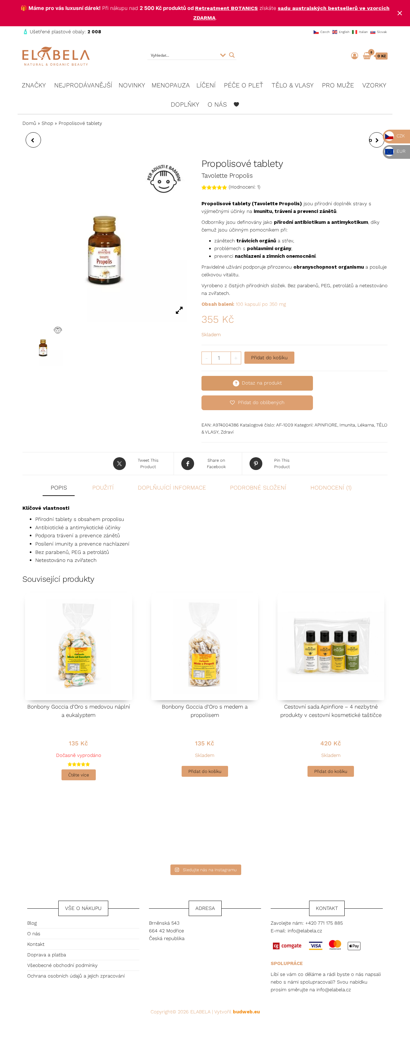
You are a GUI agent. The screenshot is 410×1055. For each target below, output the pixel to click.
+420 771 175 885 (324, 923)
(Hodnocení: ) (244, 187)
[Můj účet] (354, 56)
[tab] (63, 488)
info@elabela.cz (305, 931)
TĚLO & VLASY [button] (293, 85)
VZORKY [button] (374, 85)
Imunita (347, 424)
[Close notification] (400, 13)
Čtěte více (78, 774)
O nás (33, 934)
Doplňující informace (172, 487)
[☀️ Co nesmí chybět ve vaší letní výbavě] (356, 831)
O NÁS (217, 104)
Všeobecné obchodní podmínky (62, 965)
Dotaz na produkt (262, 383)
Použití (103, 487)
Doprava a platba (46, 955)
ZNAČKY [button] (34, 85)
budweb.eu (246, 1012)
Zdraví (227, 431)
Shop (47, 123)
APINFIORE (326, 424)
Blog (32, 923)
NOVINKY (132, 85)
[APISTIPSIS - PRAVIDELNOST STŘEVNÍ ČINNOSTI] (33, 140)
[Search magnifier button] (231, 55)
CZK (400, 135)
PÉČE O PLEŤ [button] (243, 85)
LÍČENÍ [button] (206, 85)
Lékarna (365, 424)
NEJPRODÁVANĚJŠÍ (83, 85)
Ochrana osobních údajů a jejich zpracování (76, 976)
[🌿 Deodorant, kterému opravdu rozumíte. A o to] (255, 831)
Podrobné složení (258, 487)
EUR (400, 151)
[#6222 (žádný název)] (236, 104)
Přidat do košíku (269, 358)
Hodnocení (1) (330, 487)
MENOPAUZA (171, 85)
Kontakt (36, 944)
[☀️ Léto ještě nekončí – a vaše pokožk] (154, 831)
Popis (59, 487)
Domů (29, 123)
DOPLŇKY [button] (185, 104)
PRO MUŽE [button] (338, 85)
